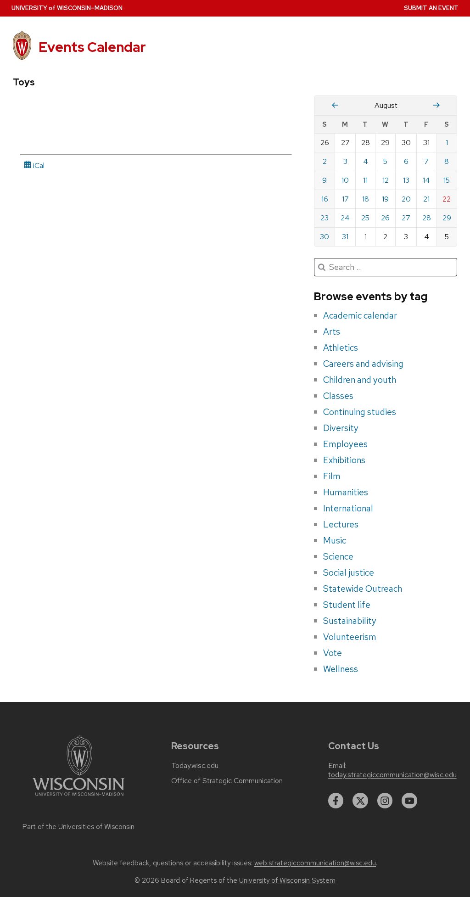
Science (338, 556)
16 (324, 199)
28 (426, 218)
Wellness (340, 669)
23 (324, 218)
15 (446, 180)
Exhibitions (344, 460)
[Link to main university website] (78, 797)
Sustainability (349, 621)
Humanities (345, 492)
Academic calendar (360, 315)
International (348, 508)
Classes (338, 396)
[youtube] (409, 800)
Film (332, 476)
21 (426, 199)
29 (446, 218)
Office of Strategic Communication (227, 780)
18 (365, 199)
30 (324, 236)
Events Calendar (92, 47)
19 (385, 199)
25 (365, 218)
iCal (38, 165)
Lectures (340, 524)
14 (426, 180)
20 (406, 199)
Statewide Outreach (362, 588)
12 (385, 180)
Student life (346, 605)
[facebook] (336, 800)
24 (345, 218)
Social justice (348, 572)
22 (446, 199)
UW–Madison (67, 8)
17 (345, 199)
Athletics (340, 347)
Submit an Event (431, 8)
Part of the (78, 826)
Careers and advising (363, 364)
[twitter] (360, 800)
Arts (331, 331)
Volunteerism (349, 637)
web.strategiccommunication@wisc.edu (315, 863)
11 (365, 180)
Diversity (340, 428)
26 (385, 218)
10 (345, 180)
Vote (332, 653)
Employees (345, 444)
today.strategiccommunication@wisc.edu (392, 774)
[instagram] (385, 800)
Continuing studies (359, 412)
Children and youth (359, 380)
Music (334, 540)
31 (345, 236)
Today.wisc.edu (194, 765)
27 (406, 218)
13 (406, 180)
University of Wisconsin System (287, 880)
